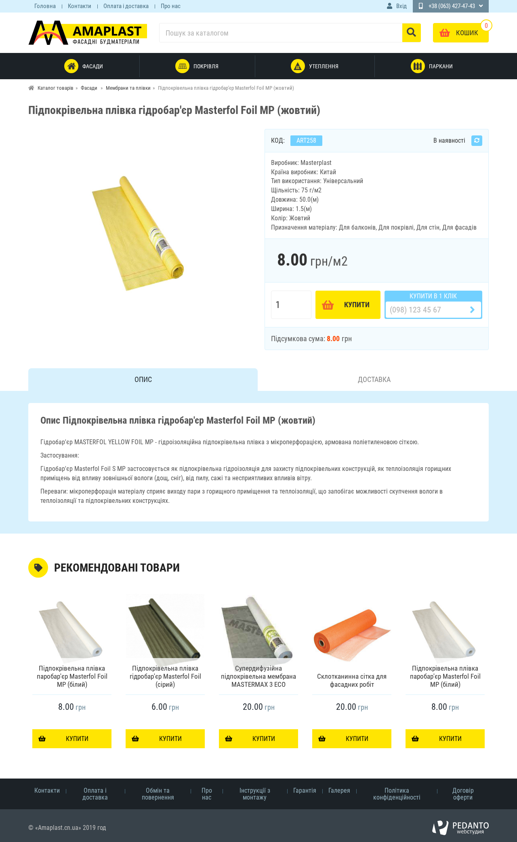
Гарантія (304, 790)
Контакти (79, 6)
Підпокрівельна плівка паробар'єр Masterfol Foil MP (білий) (72, 676)
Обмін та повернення (158, 794)
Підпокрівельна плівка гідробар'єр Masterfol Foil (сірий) (165, 676)
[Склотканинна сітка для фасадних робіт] (351, 634)
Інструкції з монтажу (255, 794)
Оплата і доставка (126, 6)
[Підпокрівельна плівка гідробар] (141, 233)
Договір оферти (463, 794)
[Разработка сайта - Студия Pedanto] (460, 828)
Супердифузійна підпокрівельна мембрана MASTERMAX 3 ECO (258, 676)
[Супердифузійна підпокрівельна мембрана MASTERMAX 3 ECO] (258, 634)
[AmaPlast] (87, 32)
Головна (45, 6)
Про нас (171, 6)
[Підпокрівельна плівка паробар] (71, 634)
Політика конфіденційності (396, 794)
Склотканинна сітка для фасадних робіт (352, 680)
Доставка (374, 379)
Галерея (339, 790)
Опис (143, 379)
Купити (357, 304)
